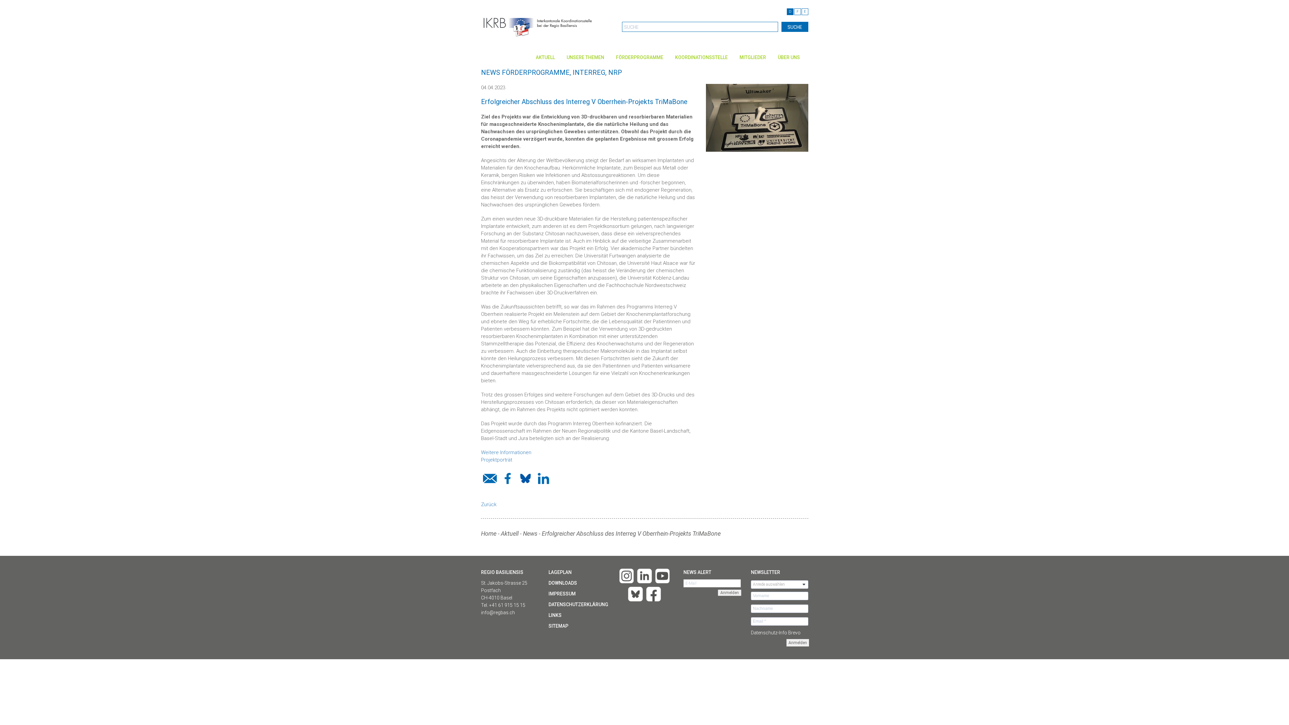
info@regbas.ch (498, 612)
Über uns (789, 57)
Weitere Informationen (506, 452)
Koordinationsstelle (701, 57)
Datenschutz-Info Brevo (776, 632)
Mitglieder (752, 57)
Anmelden (798, 642)
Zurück (488, 504)
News (530, 533)
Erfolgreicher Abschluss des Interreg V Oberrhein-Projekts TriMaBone (631, 533)
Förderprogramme (639, 57)
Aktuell (545, 57)
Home (488, 533)
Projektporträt (496, 460)
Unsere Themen (585, 57)
